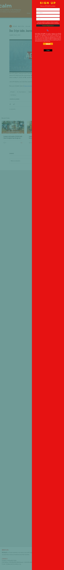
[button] (48, 50)
